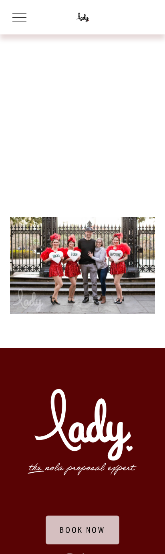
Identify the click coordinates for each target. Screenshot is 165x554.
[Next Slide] (141, 265)
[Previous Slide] (23, 265)
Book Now (82, 530)
